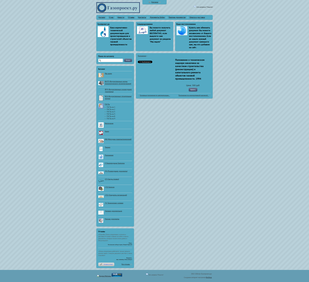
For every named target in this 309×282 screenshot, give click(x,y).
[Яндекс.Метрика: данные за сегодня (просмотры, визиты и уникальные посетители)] (104, 276)
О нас (111, 17)
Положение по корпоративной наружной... (194, 95)
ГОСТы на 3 (111, 112)
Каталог (102, 17)
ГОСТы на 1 (111, 107)
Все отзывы (126, 264)
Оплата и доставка (197, 17)
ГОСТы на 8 (111, 116)
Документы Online (157, 17)
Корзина (154, 2)
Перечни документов (177, 17)
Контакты (142, 17)
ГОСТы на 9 (111, 118)
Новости (121, 17)
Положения (142, 56)
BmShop (209, 277)
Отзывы (131, 17)
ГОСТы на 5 (111, 114)
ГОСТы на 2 (111, 109)
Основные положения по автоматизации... (155, 95)
